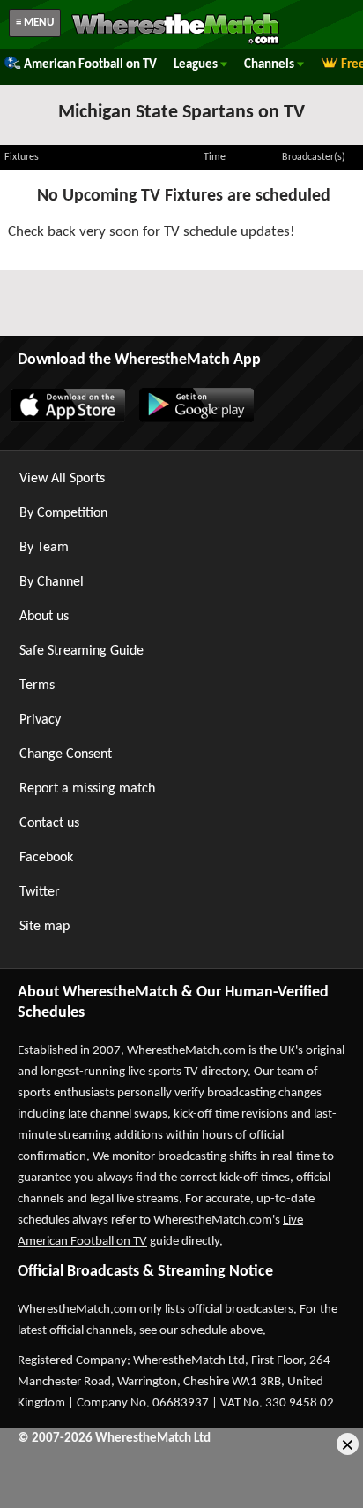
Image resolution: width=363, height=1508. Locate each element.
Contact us (49, 823)
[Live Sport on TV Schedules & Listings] (175, 42)
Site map (44, 927)
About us (44, 617)
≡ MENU (35, 22)
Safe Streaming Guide (81, 651)
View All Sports (62, 479)
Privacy (40, 720)
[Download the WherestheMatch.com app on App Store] (67, 419)
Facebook (46, 858)
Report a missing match (87, 789)
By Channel (51, 582)
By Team (44, 548)
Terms (37, 685)
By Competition (63, 513)
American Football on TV (90, 65)
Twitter (39, 892)
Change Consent (65, 754)
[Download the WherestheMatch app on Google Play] (195, 419)
